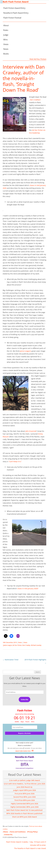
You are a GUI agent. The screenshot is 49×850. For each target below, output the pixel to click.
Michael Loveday (36, 645)
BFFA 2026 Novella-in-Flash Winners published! (24, 813)
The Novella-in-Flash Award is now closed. (30, 848)
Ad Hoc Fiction (17, 645)
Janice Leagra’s (25, 351)
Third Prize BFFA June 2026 (24, 800)
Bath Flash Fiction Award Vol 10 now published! (24, 810)
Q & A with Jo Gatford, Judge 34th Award (24, 780)
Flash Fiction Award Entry (14, 8)
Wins (5, 39)
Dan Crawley (26, 645)
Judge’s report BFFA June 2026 (24, 790)
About (6, 25)
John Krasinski (30, 431)
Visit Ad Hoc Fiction (38, 59)
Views (5, 44)
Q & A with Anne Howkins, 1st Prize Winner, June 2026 (24, 784)
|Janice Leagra (7, 645)
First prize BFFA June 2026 (24, 793)
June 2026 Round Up (24, 787)
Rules (5, 30)
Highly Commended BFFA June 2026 (24, 803)
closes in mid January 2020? (27, 588)
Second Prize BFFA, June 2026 (24, 797)
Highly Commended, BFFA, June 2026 (24, 807)
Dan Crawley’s (35, 100)
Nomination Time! (10, 660)
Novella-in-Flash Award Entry (15, 13)
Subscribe (24, 699)
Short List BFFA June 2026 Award (24, 817)
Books (6, 53)
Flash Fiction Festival (12, 17)
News (5, 49)
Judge (5, 34)
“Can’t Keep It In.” (15, 461)
